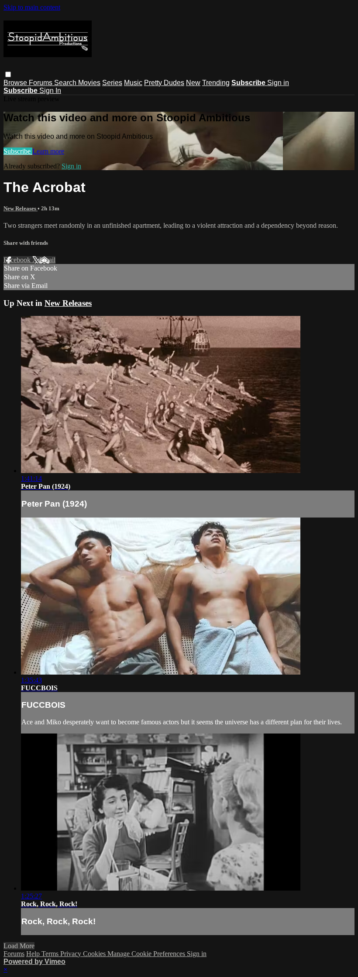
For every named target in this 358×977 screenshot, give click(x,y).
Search (66, 82)
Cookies (95, 953)
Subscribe (17, 151)
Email (47, 260)
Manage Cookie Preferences (147, 953)
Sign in (278, 82)
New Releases (20, 208)
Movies (89, 82)
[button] (8, 74)
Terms (50, 953)
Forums (41, 82)
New (193, 82)
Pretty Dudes (164, 82)
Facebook (17, 260)
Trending (216, 82)
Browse (16, 82)
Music (133, 82)
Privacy (71, 953)
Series (112, 82)
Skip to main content (31, 7)
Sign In (50, 90)
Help (33, 953)
